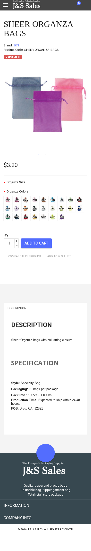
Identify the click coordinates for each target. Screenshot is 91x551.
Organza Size (16, 182)
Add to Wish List (59, 256)
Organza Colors (17, 191)
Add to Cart (36, 243)
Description (17, 308)
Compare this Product (24, 256)
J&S (16, 45)
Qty (6, 235)
